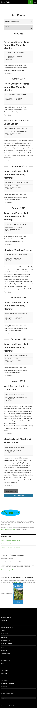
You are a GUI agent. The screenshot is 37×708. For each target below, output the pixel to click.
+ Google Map (8, 59)
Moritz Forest (5, 650)
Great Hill (4, 637)
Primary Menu (35, 2)
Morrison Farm (5, 653)
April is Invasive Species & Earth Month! (12, 544)
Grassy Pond (4, 633)
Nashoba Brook (5, 660)
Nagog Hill (4, 657)
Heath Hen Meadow (6, 643)
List (8, 29)
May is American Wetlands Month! (10, 540)
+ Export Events (18, 495)
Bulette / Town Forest (7, 627)
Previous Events (10, 491)
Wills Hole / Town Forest (8, 683)
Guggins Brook (5, 640)
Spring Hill (4, 673)
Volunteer (10, 512)
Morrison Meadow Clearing (18, 250)
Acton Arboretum (6, 617)
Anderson (4, 620)
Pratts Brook (5, 667)
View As (7, 26)
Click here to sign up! (7, 570)
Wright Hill (4, 686)
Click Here (17, 582)
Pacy (2, 663)
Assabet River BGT (6, 624)
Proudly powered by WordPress (8, 705)
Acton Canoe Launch (7, 614)
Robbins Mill (4, 670)
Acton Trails (5, 2)
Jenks (2, 647)
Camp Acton (4, 630)
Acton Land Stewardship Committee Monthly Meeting (16, 45)
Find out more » (8, 73)
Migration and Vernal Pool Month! (10, 547)
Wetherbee (4, 680)
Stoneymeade (5, 677)
